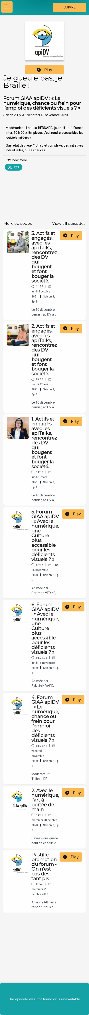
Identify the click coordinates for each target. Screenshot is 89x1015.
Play (48, 69)
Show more (18, 160)
